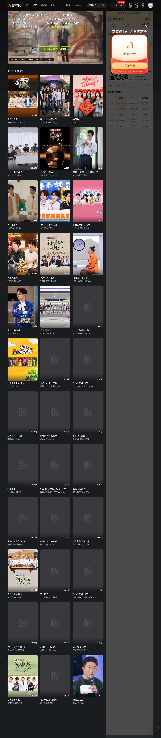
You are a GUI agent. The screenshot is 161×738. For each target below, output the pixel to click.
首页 (27, 5)
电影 (53, 5)
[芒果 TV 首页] (14, 5)
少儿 (60, 5)
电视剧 (44, 5)
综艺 (35, 5)
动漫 (68, 5)
